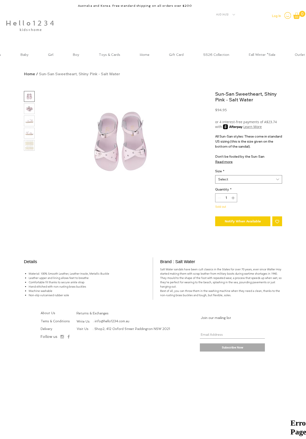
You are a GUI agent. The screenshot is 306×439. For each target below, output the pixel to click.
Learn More (252, 126)
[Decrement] (219, 198)
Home (29, 73)
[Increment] (233, 198)
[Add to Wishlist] (277, 221)
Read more (224, 162)
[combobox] (248, 179)
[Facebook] (68, 336)
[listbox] (225, 15)
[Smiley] (287, 15)
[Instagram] (62, 336)
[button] (225, 15)
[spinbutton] (226, 198)
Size (219, 171)
